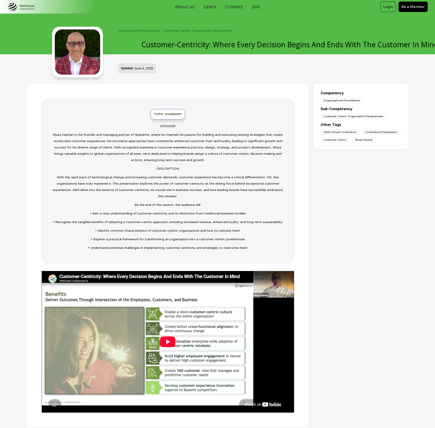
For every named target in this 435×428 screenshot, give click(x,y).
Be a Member (413, 7)
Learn (210, 7)
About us (185, 7)
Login (388, 7)
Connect (234, 7)
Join (256, 7)
